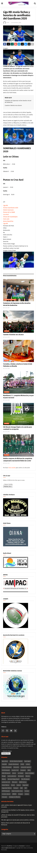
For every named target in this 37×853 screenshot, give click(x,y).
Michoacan (20, 776)
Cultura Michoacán (6, 767)
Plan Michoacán (25, 779)
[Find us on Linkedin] (15, 730)
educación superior (26, 767)
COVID (22, 764)
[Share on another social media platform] (32, 44)
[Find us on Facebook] (3, 730)
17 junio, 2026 (6, 431)
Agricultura (5, 761)
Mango (3, 776)
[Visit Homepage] (18, 3)
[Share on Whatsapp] (12, 44)
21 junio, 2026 (6, 400)
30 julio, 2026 (6, 307)
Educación (16, 767)
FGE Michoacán (6, 770)
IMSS (29, 770)
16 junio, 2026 (6, 463)
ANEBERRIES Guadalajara (10, 299)
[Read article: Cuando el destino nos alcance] (18, 322)
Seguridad (25, 785)
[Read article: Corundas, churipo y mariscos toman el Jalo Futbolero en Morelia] (18, 351)
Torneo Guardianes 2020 (10, 208)
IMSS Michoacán (6, 773)
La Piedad (20, 773)
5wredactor (22, 846)
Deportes (6, 331)
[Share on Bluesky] (25, 44)
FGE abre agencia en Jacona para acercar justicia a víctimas (17, 820)
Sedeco (18, 785)
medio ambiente (12, 776)
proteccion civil (6, 782)
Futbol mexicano (8, 210)
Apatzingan (27, 761)
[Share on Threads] (22, 44)
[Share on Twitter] (8, 44)
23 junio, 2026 (7, 368)
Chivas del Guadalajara (10, 217)
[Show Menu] (2, 3)
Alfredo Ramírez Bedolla (16, 761)
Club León (6, 219)
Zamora (27, 794)
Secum (13, 785)
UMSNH (14, 794)
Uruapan (20, 794)
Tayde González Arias (17, 791)
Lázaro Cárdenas (29, 773)
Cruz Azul (6, 214)
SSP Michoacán (6, 791)
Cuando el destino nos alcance (13, 105)
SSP (26, 788)
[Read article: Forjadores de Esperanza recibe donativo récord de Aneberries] (18, 290)
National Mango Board (13, 779)
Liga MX (5, 205)
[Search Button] (35, 3)
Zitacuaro (4, 797)
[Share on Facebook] (4, 44)
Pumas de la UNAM (9, 212)
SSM (21, 788)
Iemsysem (23, 770)
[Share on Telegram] (19, 44)
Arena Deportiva (8, 221)
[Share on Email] (15, 44)
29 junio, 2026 (7, 337)
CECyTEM (4, 764)
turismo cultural (6, 794)
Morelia (28, 776)
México (4, 779)
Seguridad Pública (6, 788)
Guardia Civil (15, 770)
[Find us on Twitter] (7, 730)
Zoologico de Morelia (14, 797)
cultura (28, 764)
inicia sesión (11, 467)
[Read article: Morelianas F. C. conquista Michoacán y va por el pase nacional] (18, 382)
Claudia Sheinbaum (13, 764)
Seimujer (16, 788)
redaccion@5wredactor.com (8, 847)
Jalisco (14, 773)
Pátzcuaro (14, 782)
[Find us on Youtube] (11, 730)
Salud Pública (5, 785)
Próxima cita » (8, 486)
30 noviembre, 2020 (16, 22)
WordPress (9, 846)
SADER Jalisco (22, 782)
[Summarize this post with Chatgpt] (29, 44)
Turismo (27, 791)
